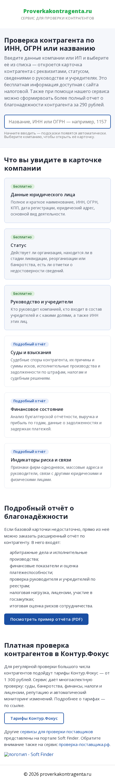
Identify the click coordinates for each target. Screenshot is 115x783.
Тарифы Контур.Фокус (34, 718)
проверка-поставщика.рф (84, 744)
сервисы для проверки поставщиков (56, 731)
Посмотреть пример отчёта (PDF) (46, 619)
